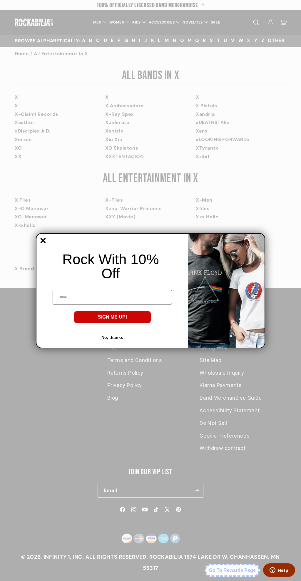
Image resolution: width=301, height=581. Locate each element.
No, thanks (112, 337)
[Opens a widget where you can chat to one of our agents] (279, 570)
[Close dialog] (43, 240)
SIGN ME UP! (112, 316)
